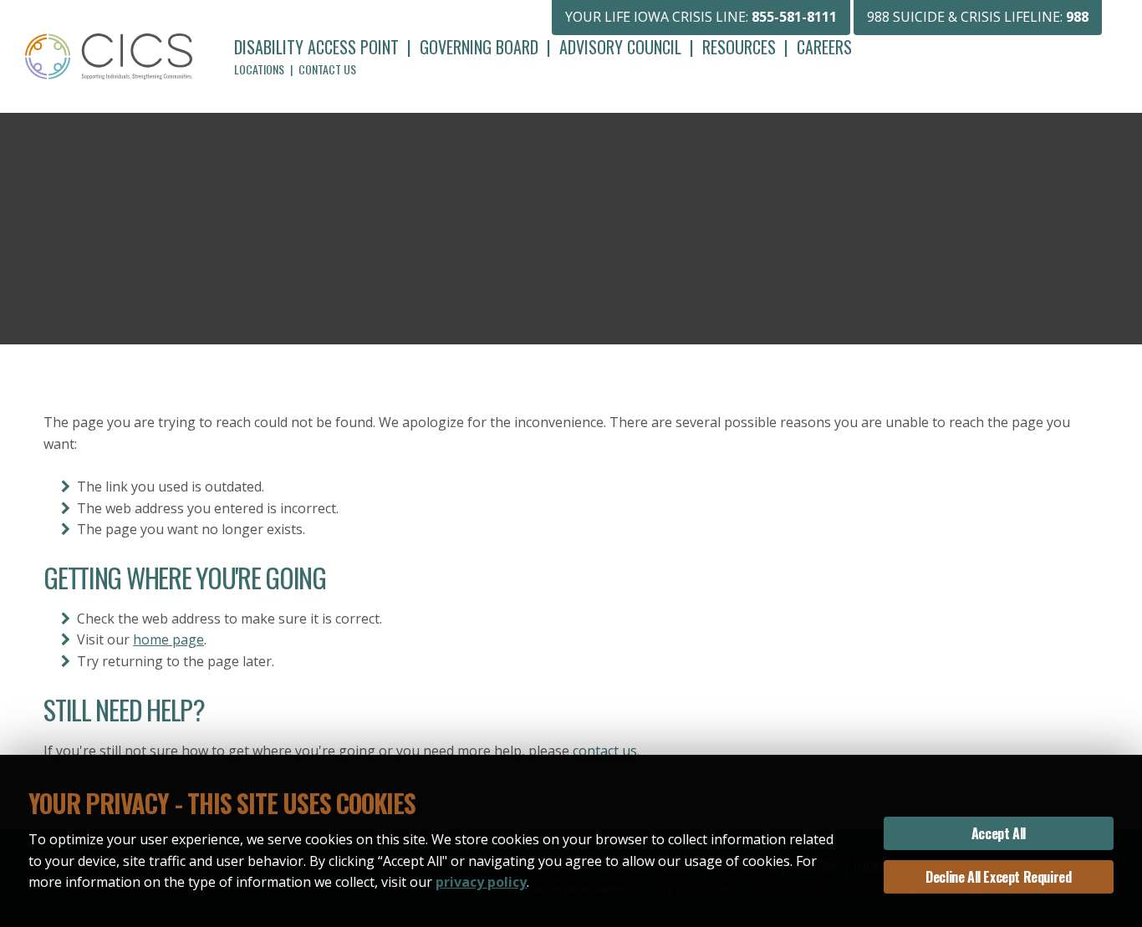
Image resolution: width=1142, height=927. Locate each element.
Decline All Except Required (998, 877)
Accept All (998, 833)
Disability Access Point (316, 46)
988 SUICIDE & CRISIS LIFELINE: (977, 17)
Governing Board (479, 46)
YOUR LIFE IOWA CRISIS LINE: (701, 17)
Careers (824, 46)
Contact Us (327, 69)
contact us (605, 750)
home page (168, 639)
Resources (739, 46)
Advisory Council (620, 46)
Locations (259, 69)
